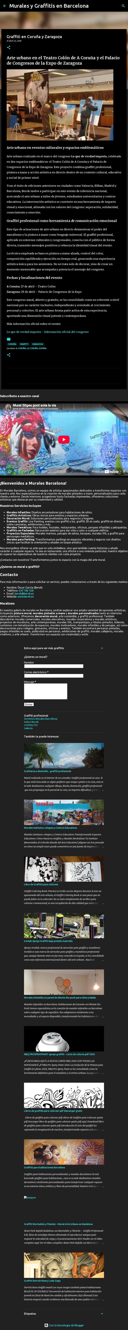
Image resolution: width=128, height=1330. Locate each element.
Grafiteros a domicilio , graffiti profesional (47, 771)
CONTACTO (31, 725)
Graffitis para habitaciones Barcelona (44, 1167)
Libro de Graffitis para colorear (41, 884)
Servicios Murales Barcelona (40, 718)
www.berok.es (26, 596)
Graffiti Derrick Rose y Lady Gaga (42, 1280)
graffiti (24, 344)
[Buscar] (123, 6)
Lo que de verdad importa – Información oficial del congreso (48, 332)
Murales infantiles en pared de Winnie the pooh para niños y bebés (60, 997)
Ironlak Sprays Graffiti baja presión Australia (48, 941)
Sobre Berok (31, 721)
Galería (28, 728)
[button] (9, 47)
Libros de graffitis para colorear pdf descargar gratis (53, 1111)
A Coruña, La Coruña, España (31, 348)
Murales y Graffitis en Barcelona (49, 6)
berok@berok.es (24, 593)
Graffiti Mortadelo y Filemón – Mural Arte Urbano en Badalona (58, 1224)
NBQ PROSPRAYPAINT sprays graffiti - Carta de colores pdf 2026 (59, 1054)
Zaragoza (37, 344)
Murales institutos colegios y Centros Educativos (50, 827)
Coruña (12, 344)
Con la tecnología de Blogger (66, 1325)
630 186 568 (26, 590)
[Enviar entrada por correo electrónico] (9, 340)
